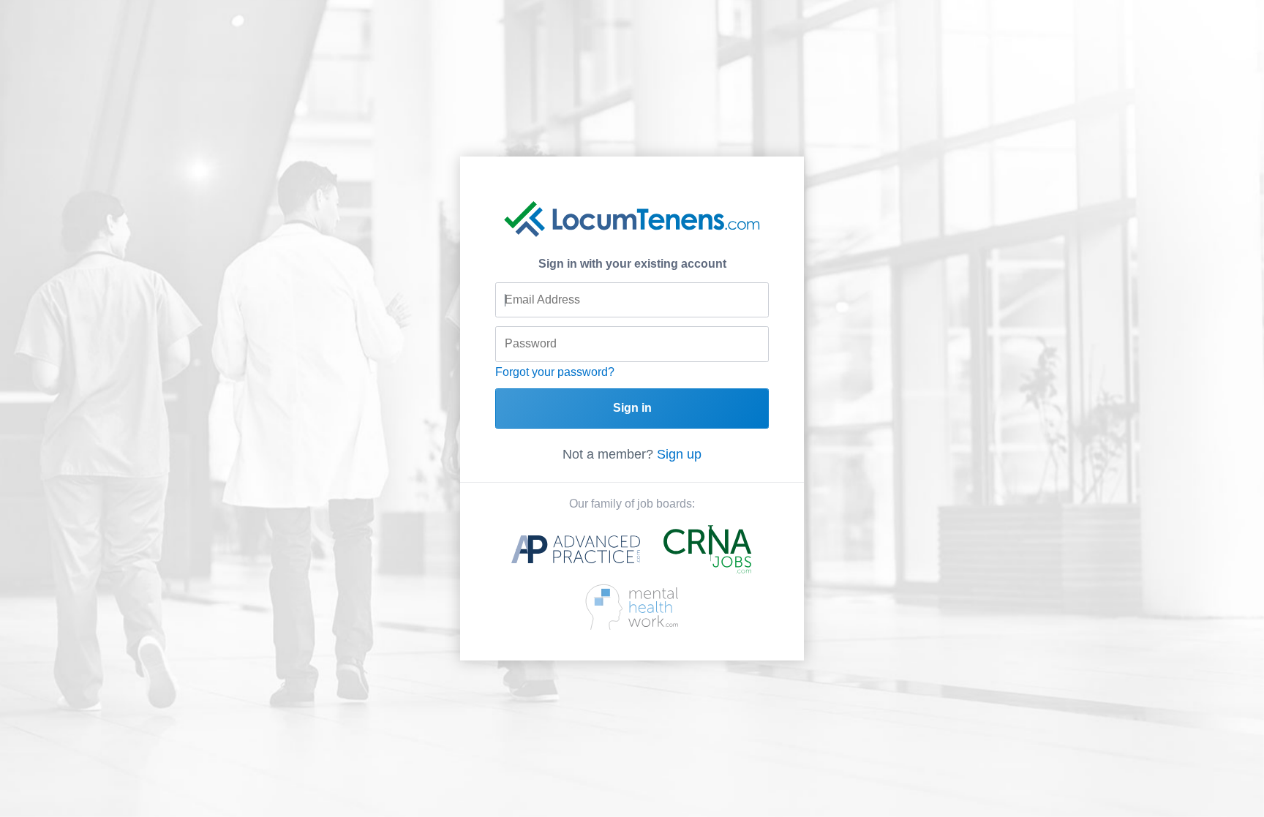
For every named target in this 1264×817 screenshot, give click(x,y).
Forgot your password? (554, 372)
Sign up (679, 454)
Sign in (632, 408)
